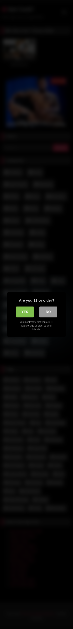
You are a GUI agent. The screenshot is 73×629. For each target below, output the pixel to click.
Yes (24, 312)
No (48, 312)
